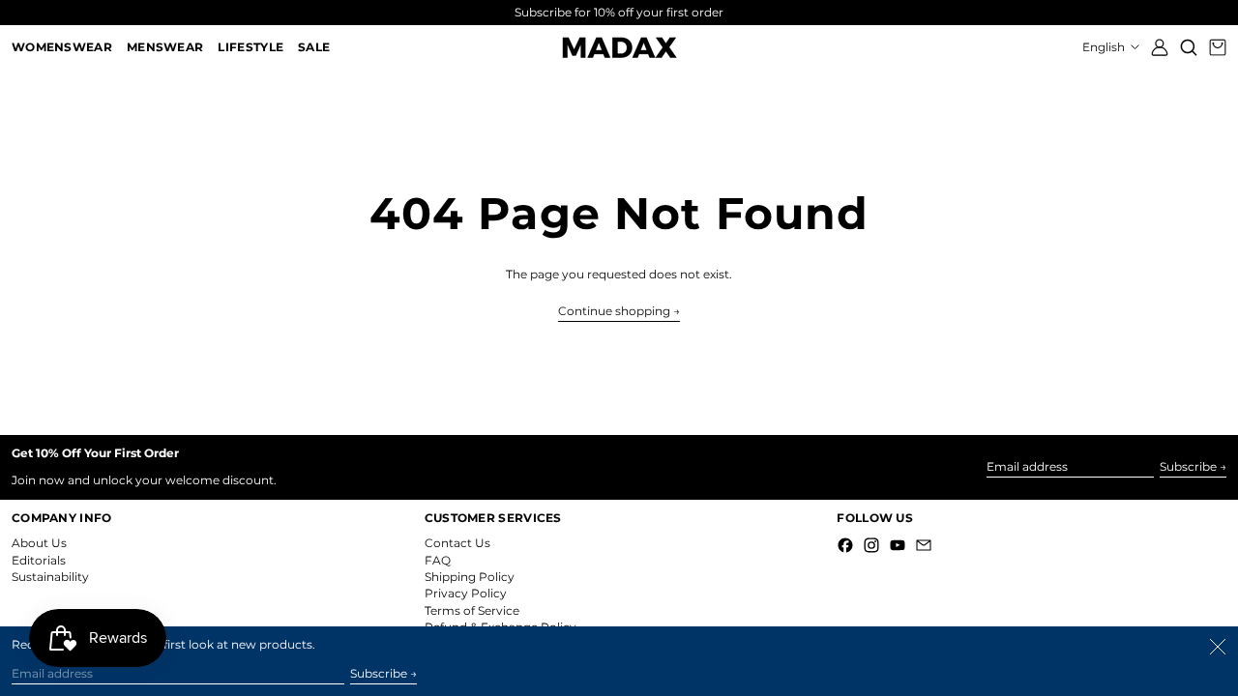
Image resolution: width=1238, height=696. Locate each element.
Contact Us (457, 543)
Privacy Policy (466, 593)
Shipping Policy (470, 576)
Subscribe (1188, 466)
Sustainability (50, 576)
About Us (39, 543)
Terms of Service (472, 610)
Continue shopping (614, 311)
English (1105, 47)
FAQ (438, 560)
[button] (1188, 47)
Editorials (39, 560)
